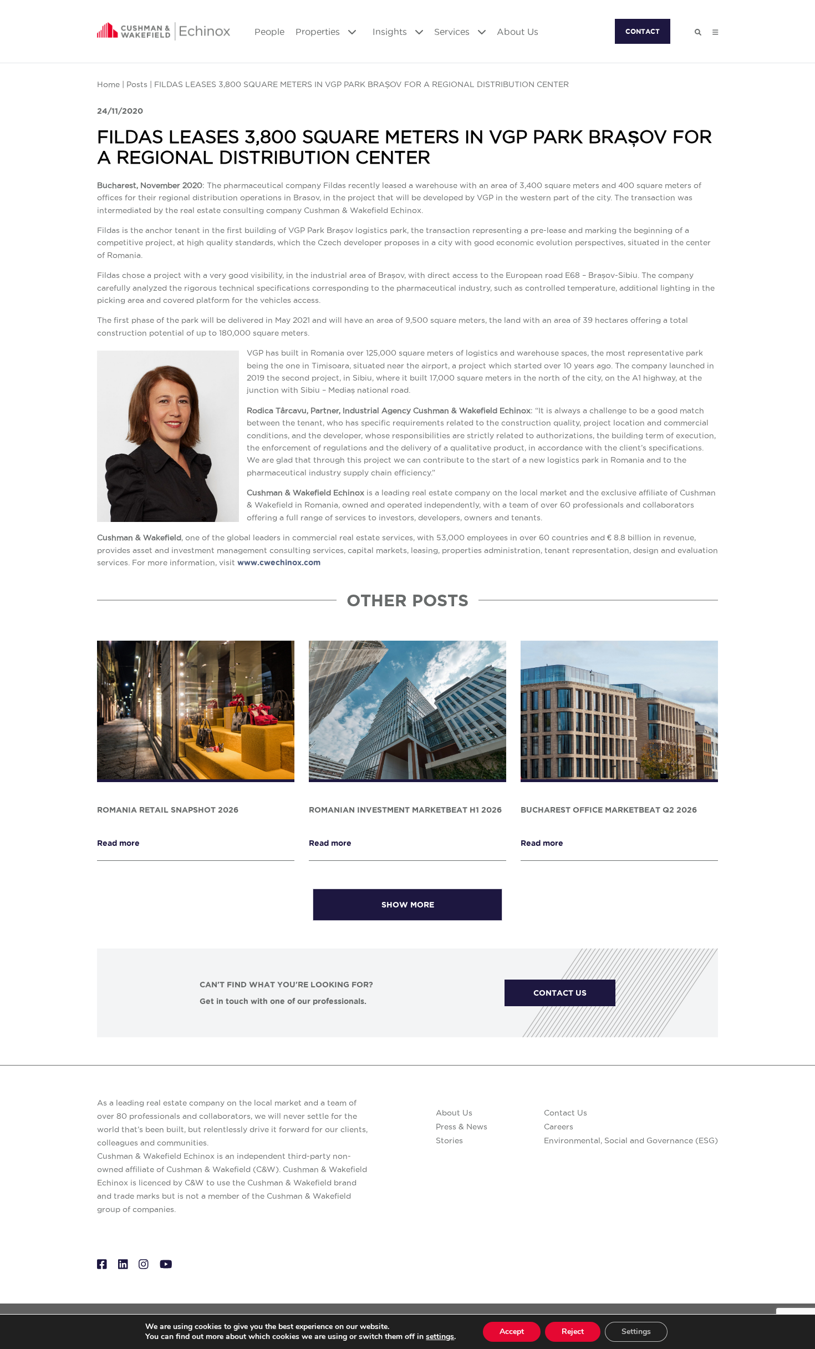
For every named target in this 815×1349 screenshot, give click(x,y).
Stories (449, 1140)
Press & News (461, 1126)
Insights (391, 32)
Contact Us (565, 1112)
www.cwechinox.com (278, 562)
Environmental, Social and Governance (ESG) (631, 1140)
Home (108, 84)
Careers (558, 1126)
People (269, 32)
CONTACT (642, 31)
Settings (636, 1331)
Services (453, 32)
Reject (573, 1331)
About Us (517, 32)
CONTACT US (560, 992)
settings (440, 1337)
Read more (118, 843)
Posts (136, 84)
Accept (512, 1331)
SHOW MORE (407, 904)
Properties (319, 32)
